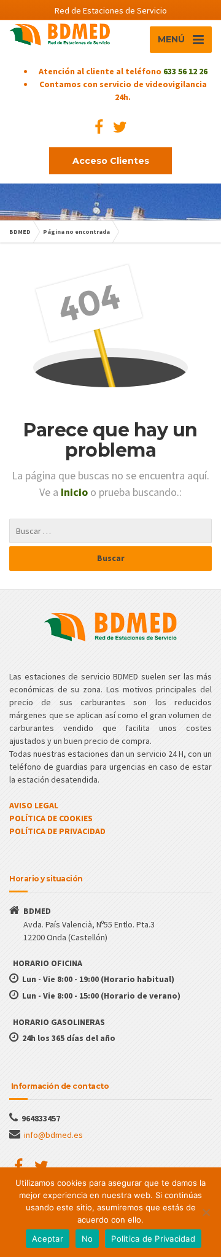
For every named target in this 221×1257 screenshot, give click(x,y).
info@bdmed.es (53, 1134)
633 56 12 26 (185, 71)
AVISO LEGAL (33, 805)
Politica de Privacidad (153, 1238)
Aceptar (47, 1238)
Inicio (75, 492)
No (87, 1238)
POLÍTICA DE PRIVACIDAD (57, 831)
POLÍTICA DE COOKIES (51, 818)
